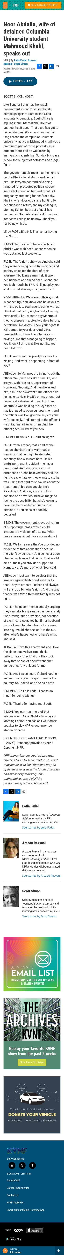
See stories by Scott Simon (39, 916)
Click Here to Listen (32, 1062)
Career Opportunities (18, 1188)
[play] (5, 1250)
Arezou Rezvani (34, 843)
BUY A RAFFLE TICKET (44, 5)
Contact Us (13, 1195)
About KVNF (13, 1180)
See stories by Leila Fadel (38, 827)
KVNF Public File (15, 1202)
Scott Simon (21, 63)
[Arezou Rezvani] (11, 848)
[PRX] (18, 1230)
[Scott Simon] (11, 896)
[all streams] (59, 1250)
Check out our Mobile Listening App (26, 1210)
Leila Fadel (20, 60)
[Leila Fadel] (11, 811)
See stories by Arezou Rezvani (41, 875)
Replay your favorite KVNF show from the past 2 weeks (32, 1051)
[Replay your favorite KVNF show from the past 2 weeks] (32, 1019)
